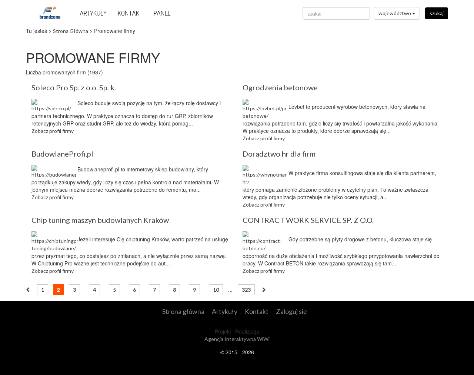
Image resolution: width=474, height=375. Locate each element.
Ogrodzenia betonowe (280, 87)
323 (246, 290)
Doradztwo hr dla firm (279, 153)
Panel (162, 13)
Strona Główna (70, 31)
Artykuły (93, 13)
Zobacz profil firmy (52, 131)
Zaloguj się (291, 311)
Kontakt (130, 13)
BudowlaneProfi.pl (62, 153)
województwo (395, 13)
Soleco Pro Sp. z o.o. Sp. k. (73, 87)
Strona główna (183, 311)
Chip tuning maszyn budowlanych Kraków (100, 219)
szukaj (437, 13)
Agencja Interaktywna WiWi (237, 339)
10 (216, 290)
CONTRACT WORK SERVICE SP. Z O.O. (308, 219)
